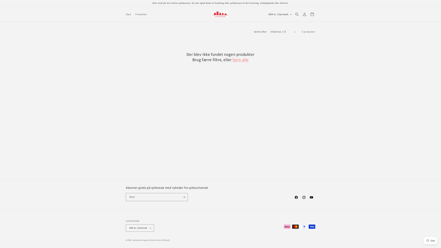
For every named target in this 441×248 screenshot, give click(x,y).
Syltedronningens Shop (143, 240)
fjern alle (241, 59)
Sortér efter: (260, 31)
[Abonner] (184, 197)
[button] (297, 14)
